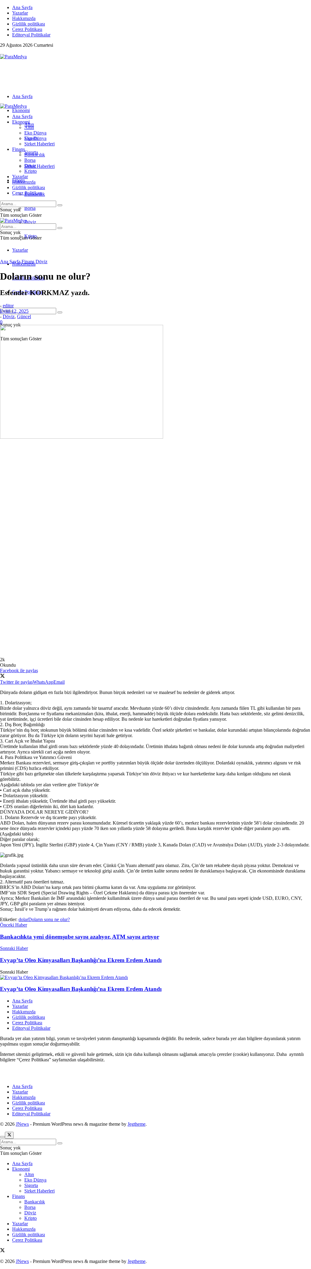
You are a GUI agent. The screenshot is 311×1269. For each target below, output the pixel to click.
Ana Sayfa (22, 7)
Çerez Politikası (27, 29)
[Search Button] (59, 312)
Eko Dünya (35, 132)
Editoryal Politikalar (31, 34)
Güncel (24, 316)
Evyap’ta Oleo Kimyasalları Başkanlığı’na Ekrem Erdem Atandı (81, 989)
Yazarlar (20, 12)
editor (8, 305)
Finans (18, 149)
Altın (29, 127)
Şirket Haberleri (39, 166)
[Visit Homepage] (13, 56)
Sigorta (31, 138)
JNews (22, 1124)
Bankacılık (34, 154)
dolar (23, 919)
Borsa (30, 208)
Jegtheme (136, 1124)
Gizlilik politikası (28, 23)
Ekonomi (21, 110)
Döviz (30, 222)
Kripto (30, 171)
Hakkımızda (24, 18)
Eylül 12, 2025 (14, 311)
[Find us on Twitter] (2, 51)
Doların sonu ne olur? (49, 919)
